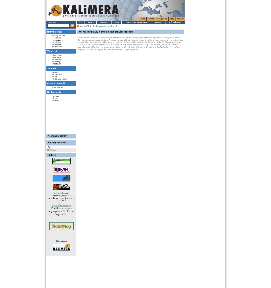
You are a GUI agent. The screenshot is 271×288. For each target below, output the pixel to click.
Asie (116, 22)
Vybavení (52, 51)
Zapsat (52, 150)
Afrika (90, 22)
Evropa (158, 22)
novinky (56, 61)
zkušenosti (58, 87)
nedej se (57, 42)
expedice (57, 74)
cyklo (55, 72)
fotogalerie (162, 18)
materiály (57, 59)
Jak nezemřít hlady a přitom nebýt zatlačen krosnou (106, 32)
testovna (57, 64)
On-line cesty (54, 92)
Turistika (51, 68)
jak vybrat (57, 55)
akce (143, 18)
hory (55, 77)
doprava (57, 38)
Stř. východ (175, 22)
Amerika (104, 22)
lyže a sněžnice (60, 79)
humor (56, 100)
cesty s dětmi (59, 36)
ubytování (57, 46)
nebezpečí (58, 40)
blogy (55, 98)
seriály (56, 96)
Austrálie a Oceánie (137, 22)
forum (151, 18)
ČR (80, 22)
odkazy (180, 18)
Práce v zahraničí (56, 83)
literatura (57, 57)
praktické (57, 44)
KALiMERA (85, 26)
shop (172, 18)
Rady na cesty (54, 32)
